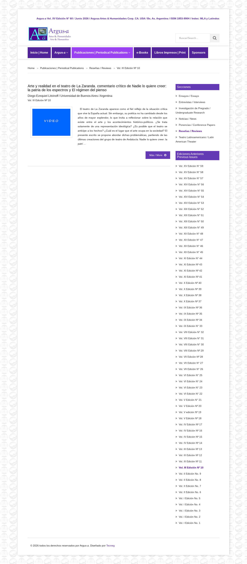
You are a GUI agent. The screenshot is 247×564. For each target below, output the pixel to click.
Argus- (59, 52)
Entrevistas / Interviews (192, 102)
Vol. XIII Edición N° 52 (191, 209)
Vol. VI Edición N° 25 (190, 375)
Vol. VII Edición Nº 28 (191, 356)
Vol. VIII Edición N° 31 (191, 338)
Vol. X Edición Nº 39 (190, 289)
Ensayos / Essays (189, 95)
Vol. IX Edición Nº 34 (190, 319)
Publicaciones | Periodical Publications (101, 52)
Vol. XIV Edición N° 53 (191, 202)
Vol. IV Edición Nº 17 (190, 424)
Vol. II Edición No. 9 (190, 473)
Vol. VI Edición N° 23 (190, 387)
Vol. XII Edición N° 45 (191, 252)
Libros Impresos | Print (170, 52)
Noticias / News (187, 118)
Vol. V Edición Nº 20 (190, 406)
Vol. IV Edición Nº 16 (190, 430)
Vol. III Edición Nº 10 (191, 467)
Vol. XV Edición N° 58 (191, 172)
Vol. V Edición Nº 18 (190, 418)
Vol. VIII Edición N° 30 (191, 344)
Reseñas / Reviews (190, 131)
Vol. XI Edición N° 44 (190, 258)
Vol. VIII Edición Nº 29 (191, 350)
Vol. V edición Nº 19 (190, 412)
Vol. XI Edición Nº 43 (190, 264)
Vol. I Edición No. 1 (189, 522)
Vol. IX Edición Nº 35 (190, 313)
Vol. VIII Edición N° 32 (191, 332)
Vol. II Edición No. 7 (190, 486)
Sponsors (198, 52)
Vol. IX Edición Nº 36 (190, 307)
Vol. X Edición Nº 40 (190, 282)
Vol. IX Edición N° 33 (190, 326)
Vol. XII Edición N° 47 (191, 239)
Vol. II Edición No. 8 (190, 479)
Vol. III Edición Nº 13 (190, 449)
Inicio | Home (39, 52)
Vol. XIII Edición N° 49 (191, 227)
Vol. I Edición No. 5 (189, 498)
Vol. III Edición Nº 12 (190, 455)
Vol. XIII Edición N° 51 (191, 215)
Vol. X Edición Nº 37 (190, 301)
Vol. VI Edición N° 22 (190, 393)
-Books (142, 52)
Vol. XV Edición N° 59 (191, 166)
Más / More (155, 155)
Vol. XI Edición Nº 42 (190, 270)
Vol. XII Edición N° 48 (191, 233)
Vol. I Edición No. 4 (189, 504)
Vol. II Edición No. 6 (190, 492)
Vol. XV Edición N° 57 (191, 178)
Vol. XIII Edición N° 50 (191, 221)
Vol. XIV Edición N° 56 (191, 184)
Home (31, 68)
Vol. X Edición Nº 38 (190, 295)
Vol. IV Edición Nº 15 (190, 436)
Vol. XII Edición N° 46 (191, 246)
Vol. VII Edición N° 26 (191, 369)
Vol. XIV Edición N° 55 (191, 190)
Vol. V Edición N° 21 (190, 399)
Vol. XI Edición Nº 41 (190, 276)
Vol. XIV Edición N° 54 (191, 196)
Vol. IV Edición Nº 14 (190, 442)
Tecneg (110, 545)
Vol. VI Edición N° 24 (190, 381)
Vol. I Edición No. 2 (189, 516)
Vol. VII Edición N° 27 (191, 362)
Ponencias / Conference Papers (197, 124)
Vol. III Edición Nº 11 (190, 461)
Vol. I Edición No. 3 (189, 510)
